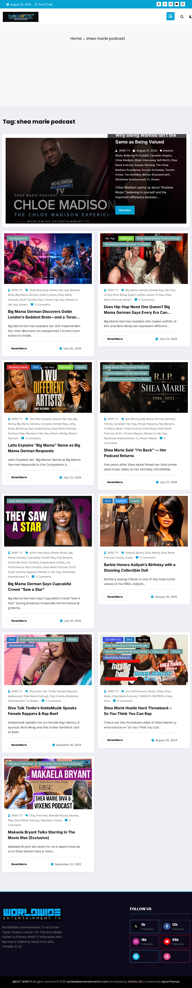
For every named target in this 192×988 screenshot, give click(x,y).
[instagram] (171, 4)
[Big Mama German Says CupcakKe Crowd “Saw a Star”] (48, 521)
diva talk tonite (46, 691)
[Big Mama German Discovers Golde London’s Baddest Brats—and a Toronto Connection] (48, 258)
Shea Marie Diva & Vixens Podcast (158, 238)
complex (46, 423)
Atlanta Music (59, 552)
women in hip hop (37, 433)
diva (147, 552)
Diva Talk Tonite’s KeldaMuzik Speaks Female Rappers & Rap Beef (42, 711)
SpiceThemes (171, 981)
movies (73, 815)
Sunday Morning (144, 165)
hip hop (170, 290)
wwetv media (58, 433)
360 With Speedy (40, 418)
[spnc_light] (190, 16)
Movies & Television (21, 763)
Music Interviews (145, 160)
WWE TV (124, 150)
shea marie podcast (63, 428)
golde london (48, 294)
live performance (136, 691)
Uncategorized (18, 238)
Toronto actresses (153, 169)
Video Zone (159, 651)
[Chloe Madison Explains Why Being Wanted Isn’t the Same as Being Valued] (96, 181)
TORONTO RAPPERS (151, 696)
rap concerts (33, 567)
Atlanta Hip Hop (59, 290)
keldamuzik (15, 696)
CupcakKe (33, 557)
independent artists (52, 562)
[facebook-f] (159, 4)
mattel (156, 552)
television (46, 820)
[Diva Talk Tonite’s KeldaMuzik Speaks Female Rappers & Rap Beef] (48, 660)
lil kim (108, 294)
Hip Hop (110, 238)
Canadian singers (160, 155)
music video (156, 691)
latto (72, 423)
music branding (17, 428)
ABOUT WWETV (22, 981)
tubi (52, 696)
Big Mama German (27, 294)
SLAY (118, 433)
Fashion (120, 500)
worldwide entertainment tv (132, 179)
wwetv (155, 179)
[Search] (182, 17)
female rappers (147, 423)
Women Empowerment (156, 174)
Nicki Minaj (120, 294)
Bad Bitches (132, 418)
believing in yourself (136, 155)
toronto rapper (132, 433)
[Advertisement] (96, 72)
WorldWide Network (21, 645)
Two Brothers (132, 174)
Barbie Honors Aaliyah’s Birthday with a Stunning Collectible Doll (140, 567)
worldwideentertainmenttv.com (87, 981)
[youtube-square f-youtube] (183, 4)
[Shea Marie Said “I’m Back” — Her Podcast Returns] (144, 387)
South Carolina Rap (31, 299)
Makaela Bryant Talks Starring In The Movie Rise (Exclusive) (41, 835)
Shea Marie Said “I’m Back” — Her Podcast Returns (135, 453)
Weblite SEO (136, 981)
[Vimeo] (144, 956)
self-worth (163, 160)
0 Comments (42, 304)
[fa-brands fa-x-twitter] (165, 4)
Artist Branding (38, 290)
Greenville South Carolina (23, 562)
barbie (140, 552)
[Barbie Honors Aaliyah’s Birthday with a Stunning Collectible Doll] (144, 521)
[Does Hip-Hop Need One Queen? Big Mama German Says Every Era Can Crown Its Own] (144, 258)
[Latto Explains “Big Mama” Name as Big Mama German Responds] (48, 387)
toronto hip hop (54, 299)
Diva (36, 367)
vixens (119, 557)
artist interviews (39, 552)
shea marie (149, 428)
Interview (126, 238)
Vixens (81, 367)
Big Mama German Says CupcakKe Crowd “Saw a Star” (39, 587)
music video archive (128, 428)
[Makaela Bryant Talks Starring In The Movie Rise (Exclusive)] (48, 784)
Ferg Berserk (166, 423)
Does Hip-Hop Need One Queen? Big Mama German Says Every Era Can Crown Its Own (137, 310)
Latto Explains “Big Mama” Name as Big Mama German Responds (44, 448)
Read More (125, 210)
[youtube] (177, 4)
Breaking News (18, 367)
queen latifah (136, 294)
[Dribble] (175, 956)
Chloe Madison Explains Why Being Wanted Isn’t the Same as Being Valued (145, 135)
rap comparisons (39, 428)
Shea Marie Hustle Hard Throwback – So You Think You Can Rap (138, 711)
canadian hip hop (125, 423)
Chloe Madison (124, 160)
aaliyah (129, 552)
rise (10, 820)
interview (41, 815)
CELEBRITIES (113, 639)
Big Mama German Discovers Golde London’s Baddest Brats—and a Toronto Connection (44, 315)
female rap (156, 290)
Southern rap (16, 433)
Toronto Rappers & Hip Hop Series (126, 373)
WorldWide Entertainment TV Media (127, 244)
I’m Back (109, 428)
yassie (129, 557)
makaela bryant (58, 815)
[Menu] (170, 16)
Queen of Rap (155, 294)
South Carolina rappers (22, 572)
